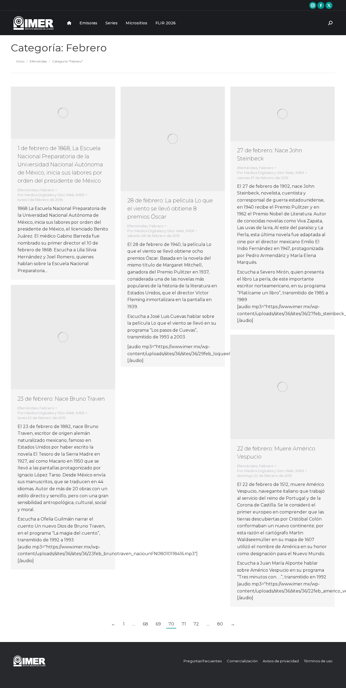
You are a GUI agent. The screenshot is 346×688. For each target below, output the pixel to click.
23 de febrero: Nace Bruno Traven (61, 399)
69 (158, 624)
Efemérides (28, 190)
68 (145, 624)
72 (196, 624)
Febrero (46, 190)
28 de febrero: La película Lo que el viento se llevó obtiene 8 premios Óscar (170, 208)
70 (171, 624)
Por (51, 195)
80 (220, 624)
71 (184, 624)
